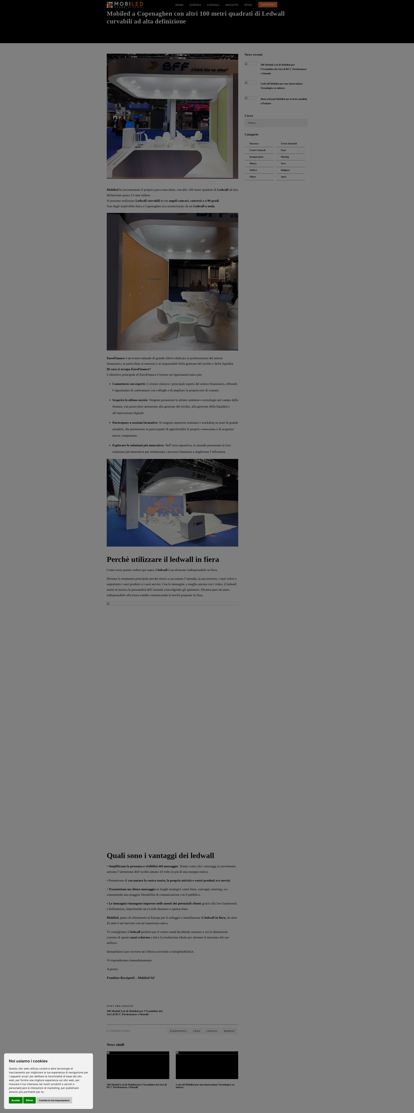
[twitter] (294, 5)
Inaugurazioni (256, 157)
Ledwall (213, 4)
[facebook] (282, 5)
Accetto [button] (15, 1100)
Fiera (196, 1031)
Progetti (231, 4)
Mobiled (229, 1031)
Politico (253, 170)
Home (179, 4)
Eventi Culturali (258, 150)
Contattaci (268, 4)
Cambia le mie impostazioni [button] (54, 1100)
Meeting (285, 157)
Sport (283, 177)
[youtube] (300, 5)
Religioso (285, 170)
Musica (253, 163)
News (248, 4)
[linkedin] (288, 5)
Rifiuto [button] (29, 1100)
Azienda (195, 4)
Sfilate (253, 177)
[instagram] (306, 5)
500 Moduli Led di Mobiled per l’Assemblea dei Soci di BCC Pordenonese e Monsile (137, 1086)
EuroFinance (178, 1031)
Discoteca (254, 143)
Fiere (283, 150)
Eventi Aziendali (289, 143)
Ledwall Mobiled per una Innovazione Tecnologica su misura (205, 1086)
